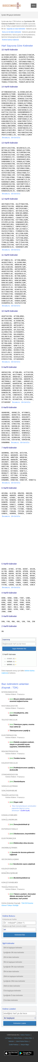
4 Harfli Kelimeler (9, 593)
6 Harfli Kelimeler (9, 488)
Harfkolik (11, 1041)
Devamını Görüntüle (11, 138)
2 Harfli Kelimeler (9, 626)
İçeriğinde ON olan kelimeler (14, 952)
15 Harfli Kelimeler (10, 50)
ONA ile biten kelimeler (12, 986)
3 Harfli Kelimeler (9, 616)
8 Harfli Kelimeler (9, 407)
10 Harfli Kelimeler (10, 311)
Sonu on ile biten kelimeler (11, 32)
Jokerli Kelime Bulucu (22, 1041)
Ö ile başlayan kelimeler (12, 991)
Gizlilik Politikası (14, 1044)
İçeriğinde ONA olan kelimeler (14, 981)
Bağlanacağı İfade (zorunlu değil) (14, 926)
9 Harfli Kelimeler (9, 367)
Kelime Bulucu (18, 1038)
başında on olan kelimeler (16, 29)
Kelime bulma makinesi (10, 40)
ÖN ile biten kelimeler (11, 971)
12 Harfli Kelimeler (10, 199)
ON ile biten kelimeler (11, 957)
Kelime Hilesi (28, 1038)
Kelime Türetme (25, 1035)
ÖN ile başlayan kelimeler (13, 962)
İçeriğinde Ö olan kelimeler (13, 995)
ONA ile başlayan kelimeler (13, 976)
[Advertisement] (19, 539)
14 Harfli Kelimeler (10, 87)
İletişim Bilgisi (25, 1044)
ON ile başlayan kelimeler (13, 948)
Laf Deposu (8, 1038)
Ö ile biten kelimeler (11, 1000)
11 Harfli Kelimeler (10, 255)
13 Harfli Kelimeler (10, 143)
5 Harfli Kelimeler (9, 564)
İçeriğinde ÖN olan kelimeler (14, 967)
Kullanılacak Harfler (10, 919)
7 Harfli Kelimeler (9, 448)
